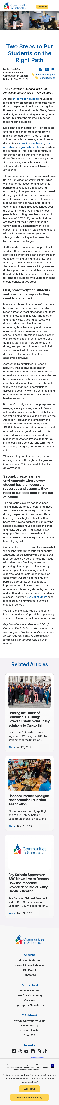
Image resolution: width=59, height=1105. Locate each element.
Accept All (29, 1089)
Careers (29, 1000)
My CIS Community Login (29, 1020)
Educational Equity (45, 74)
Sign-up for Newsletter (29, 1005)
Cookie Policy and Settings (30, 1097)
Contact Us (29, 975)
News (11, 913)
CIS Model (29, 970)
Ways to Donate (29, 990)
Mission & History (30, 960)
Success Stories (29, 1030)
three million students (26, 98)
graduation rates (31, 147)
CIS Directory (29, 1025)
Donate (41, 7)
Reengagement (46, 78)
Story (11, 747)
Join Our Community (30, 995)
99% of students (37, 597)
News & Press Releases (30, 965)
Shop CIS (29, 1035)
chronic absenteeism (31, 143)
